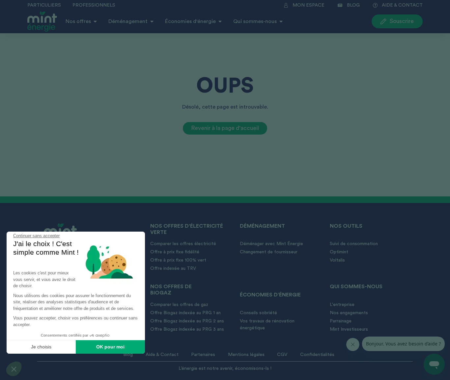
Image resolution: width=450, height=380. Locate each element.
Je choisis (41, 346)
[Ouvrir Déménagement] (152, 21)
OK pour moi (110, 346)
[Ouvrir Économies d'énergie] (220, 21)
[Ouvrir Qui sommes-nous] (281, 21)
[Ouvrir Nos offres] (95, 21)
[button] (14, 369)
